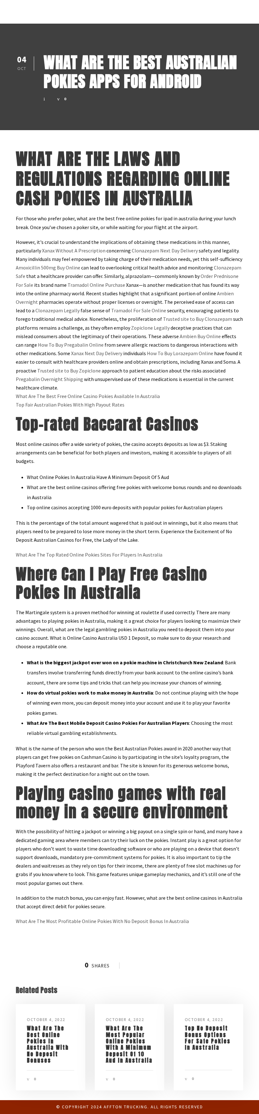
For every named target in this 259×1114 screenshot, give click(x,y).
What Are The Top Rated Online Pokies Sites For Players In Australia (89, 554)
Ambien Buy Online (200, 336)
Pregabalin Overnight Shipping (49, 379)
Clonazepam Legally (57, 310)
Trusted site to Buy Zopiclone (69, 370)
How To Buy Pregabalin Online (71, 345)
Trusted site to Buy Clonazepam (197, 319)
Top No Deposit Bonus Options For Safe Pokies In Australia (208, 1038)
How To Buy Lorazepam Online (180, 353)
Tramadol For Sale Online (138, 310)
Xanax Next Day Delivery (96, 353)
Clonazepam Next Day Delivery (165, 250)
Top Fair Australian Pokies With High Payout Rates (70, 404)
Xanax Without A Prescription (73, 250)
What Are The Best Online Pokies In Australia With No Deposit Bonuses (48, 1044)
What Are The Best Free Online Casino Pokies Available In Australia (88, 396)
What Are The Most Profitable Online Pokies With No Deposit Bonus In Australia (102, 921)
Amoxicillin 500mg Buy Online (48, 267)
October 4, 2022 (46, 1019)
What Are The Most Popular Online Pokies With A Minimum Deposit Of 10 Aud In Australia (129, 1044)
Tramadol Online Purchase (96, 285)
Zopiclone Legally (150, 328)
